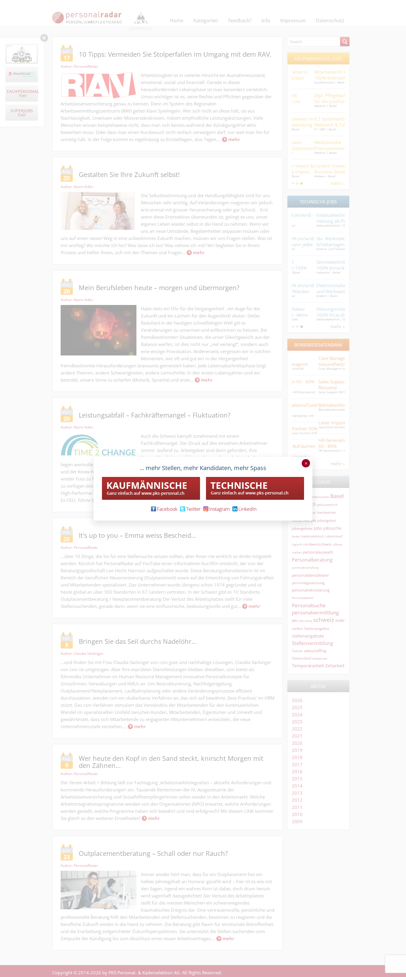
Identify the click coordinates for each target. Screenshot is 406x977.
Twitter (193, 509)
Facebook (167, 509)
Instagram (219, 509)
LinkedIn (247, 509)
